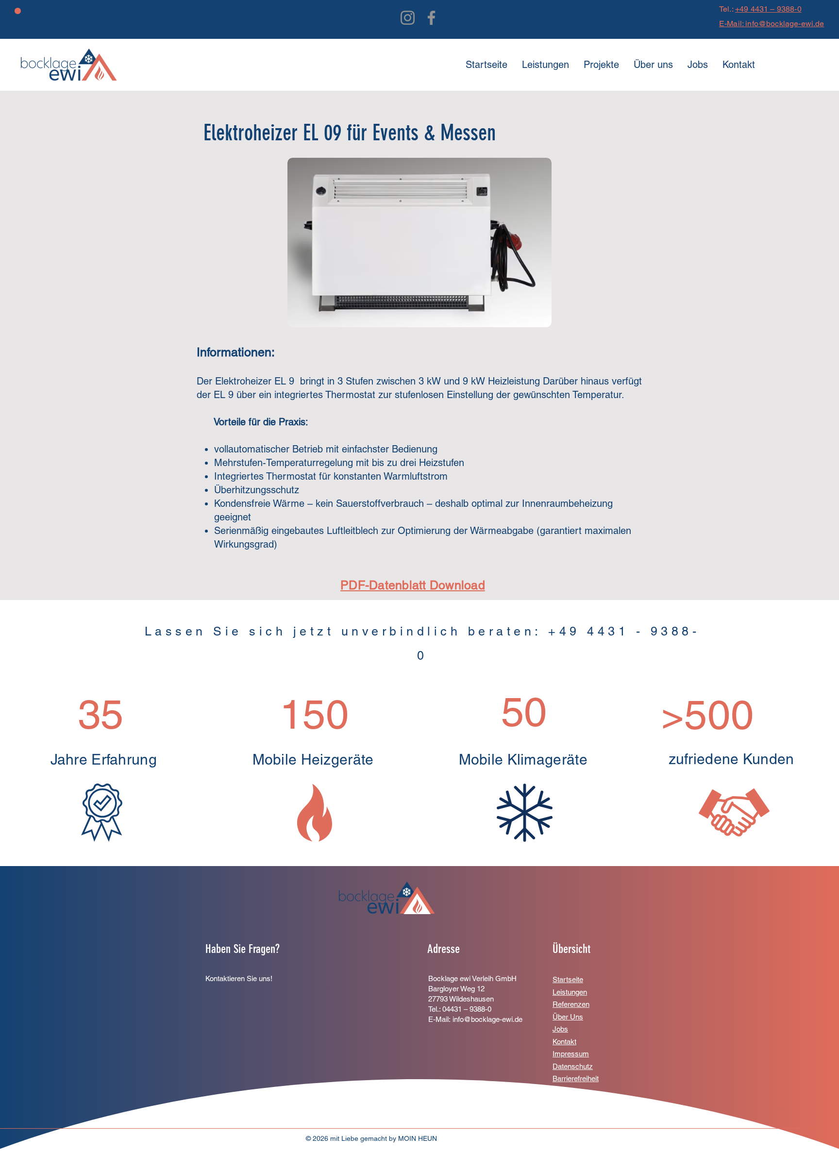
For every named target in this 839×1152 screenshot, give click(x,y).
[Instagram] (407, 17)
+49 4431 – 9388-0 (768, 9)
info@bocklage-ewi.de (487, 1019)
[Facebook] (431, 17)
